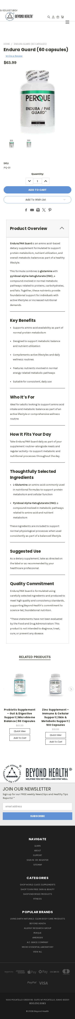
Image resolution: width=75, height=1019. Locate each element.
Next (71, 689)
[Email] (32, 210)
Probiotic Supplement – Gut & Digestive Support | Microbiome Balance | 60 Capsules (19, 715)
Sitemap (37, 864)
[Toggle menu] (67, 20)
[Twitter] (44, 210)
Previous (4, 689)
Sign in (31, 860)
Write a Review (14, 55)
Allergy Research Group (37, 928)
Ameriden (37, 937)
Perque (37, 933)
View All (37, 951)
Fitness (37, 899)
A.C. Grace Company (37, 942)
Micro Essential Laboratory (37, 947)
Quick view (19, 731)
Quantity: (37, 174)
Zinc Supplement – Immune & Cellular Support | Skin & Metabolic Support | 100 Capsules (56, 717)
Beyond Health (37, 923)
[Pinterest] (50, 210)
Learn (37, 846)
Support (37, 855)
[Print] (38, 210)
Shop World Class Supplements (37, 884)
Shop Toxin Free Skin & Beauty (37, 889)
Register (43, 860)
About (37, 850)
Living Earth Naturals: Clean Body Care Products (37, 918)
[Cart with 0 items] (62, 17)
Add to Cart (19, 737)
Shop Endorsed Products (37, 894)
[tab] (37, 228)
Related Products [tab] (35, 657)
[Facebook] (26, 210)
